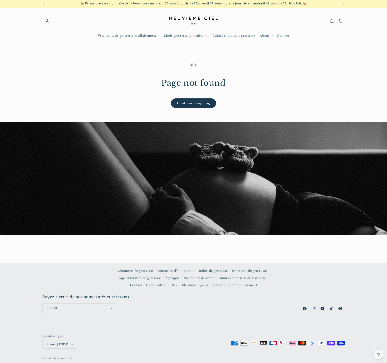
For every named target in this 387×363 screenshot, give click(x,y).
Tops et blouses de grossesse (139, 278)
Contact (136, 285)
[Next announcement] (343, 4)
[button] (46, 20)
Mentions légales (195, 285)
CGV (174, 285)
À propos (172, 278)
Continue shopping (193, 103)
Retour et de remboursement (234, 285)
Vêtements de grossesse (135, 271)
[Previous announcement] (43, 4)
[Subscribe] (110, 308)
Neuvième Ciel (62, 358)
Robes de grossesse (213, 271)
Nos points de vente (198, 278)
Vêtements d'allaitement (176, 271)
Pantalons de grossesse (249, 271)
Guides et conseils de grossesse (242, 278)
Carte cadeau (156, 285)
